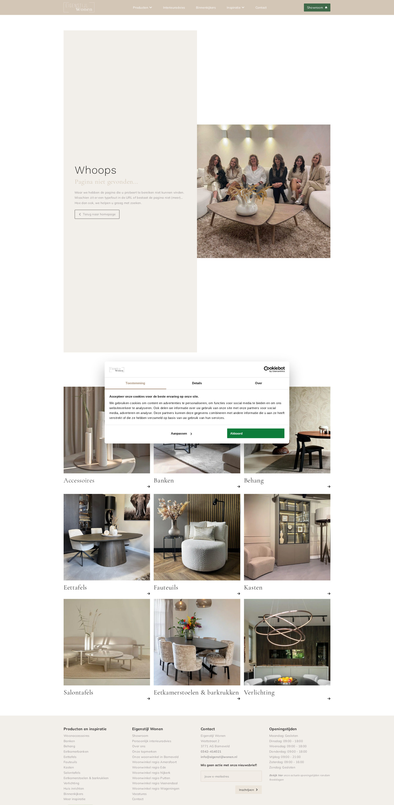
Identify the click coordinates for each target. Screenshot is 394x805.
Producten (140, 7)
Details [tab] (197, 383)
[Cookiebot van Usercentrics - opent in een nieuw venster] (267, 369)
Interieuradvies (174, 7)
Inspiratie (234, 7)
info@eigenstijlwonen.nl (219, 757)
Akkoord (236, 433)
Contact (261, 7)
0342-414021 (211, 751)
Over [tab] (258, 383)
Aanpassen (179, 433)
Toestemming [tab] (135, 383)
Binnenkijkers (206, 7)
